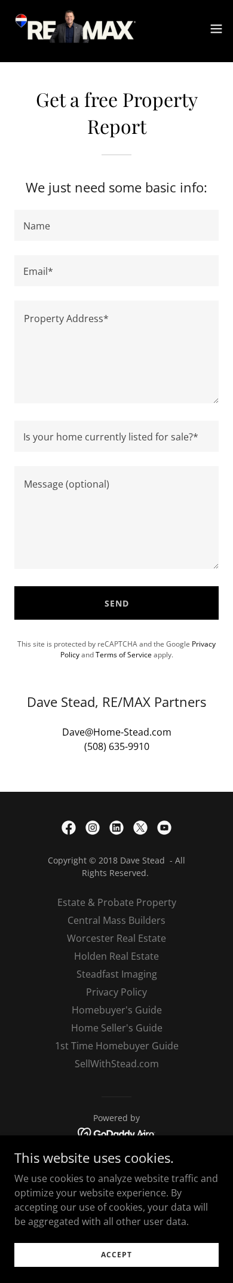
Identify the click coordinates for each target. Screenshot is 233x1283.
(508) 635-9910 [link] (116, 746)
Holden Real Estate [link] (116, 956)
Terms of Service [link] (124, 655)
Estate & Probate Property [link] (116, 902)
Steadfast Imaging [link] (116, 974)
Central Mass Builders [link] (116, 920)
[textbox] (116, 225)
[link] (76, 29)
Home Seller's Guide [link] (117, 1027)
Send (117, 603)
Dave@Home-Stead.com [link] (116, 732)
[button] (216, 29)
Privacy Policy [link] (116, 992)
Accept (116, 1255)
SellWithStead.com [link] (117, 1063)
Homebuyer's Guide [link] (117, 1009)
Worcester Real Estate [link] (116, 938)
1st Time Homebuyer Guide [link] (117, 1045)
